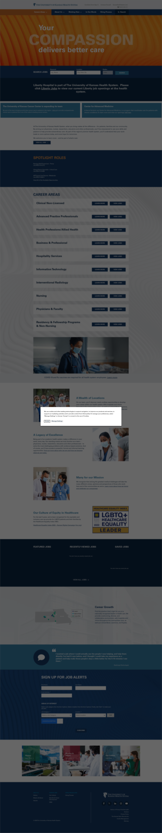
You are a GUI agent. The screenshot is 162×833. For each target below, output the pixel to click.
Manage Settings (57, 421)
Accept (47, 421)
